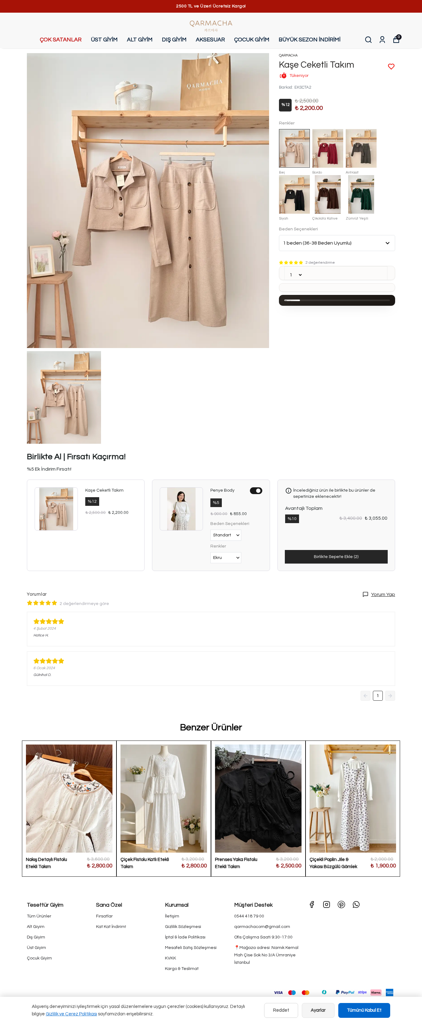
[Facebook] (311, 904)
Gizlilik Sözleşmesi (183, 927)
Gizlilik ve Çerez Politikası (71, 1014)
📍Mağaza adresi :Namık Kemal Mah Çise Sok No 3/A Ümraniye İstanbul (266, 955)
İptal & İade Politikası (185, 937)
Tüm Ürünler (39, 916)
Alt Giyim (35, 927)
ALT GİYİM (140, 40)
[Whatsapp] (356, 904)
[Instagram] (326, 904)
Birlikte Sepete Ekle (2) (336, 557)
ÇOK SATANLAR (61, 40)
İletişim (172, 916)
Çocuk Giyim (39, 958)
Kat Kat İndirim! (111, 927)
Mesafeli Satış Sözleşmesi (191, 948)
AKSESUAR (210, 40)
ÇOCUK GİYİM (251, 40)
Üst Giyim (36, 948)
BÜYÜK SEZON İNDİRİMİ (309, 40)
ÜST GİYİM (104, 40)
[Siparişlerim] (382, 40)
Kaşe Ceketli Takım (104, 490)
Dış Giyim (36, 937)
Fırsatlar (104, 916)
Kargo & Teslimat (182, 969)
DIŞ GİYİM (174, 40)
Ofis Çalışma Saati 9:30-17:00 (263, 937)
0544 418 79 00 (249, 916)
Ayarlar (318, 1010)
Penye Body (222, 490)
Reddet (281, 1010)
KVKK (170, 958)
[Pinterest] (341, 904)
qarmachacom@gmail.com (262, 927)
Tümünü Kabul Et (364, 1010)
